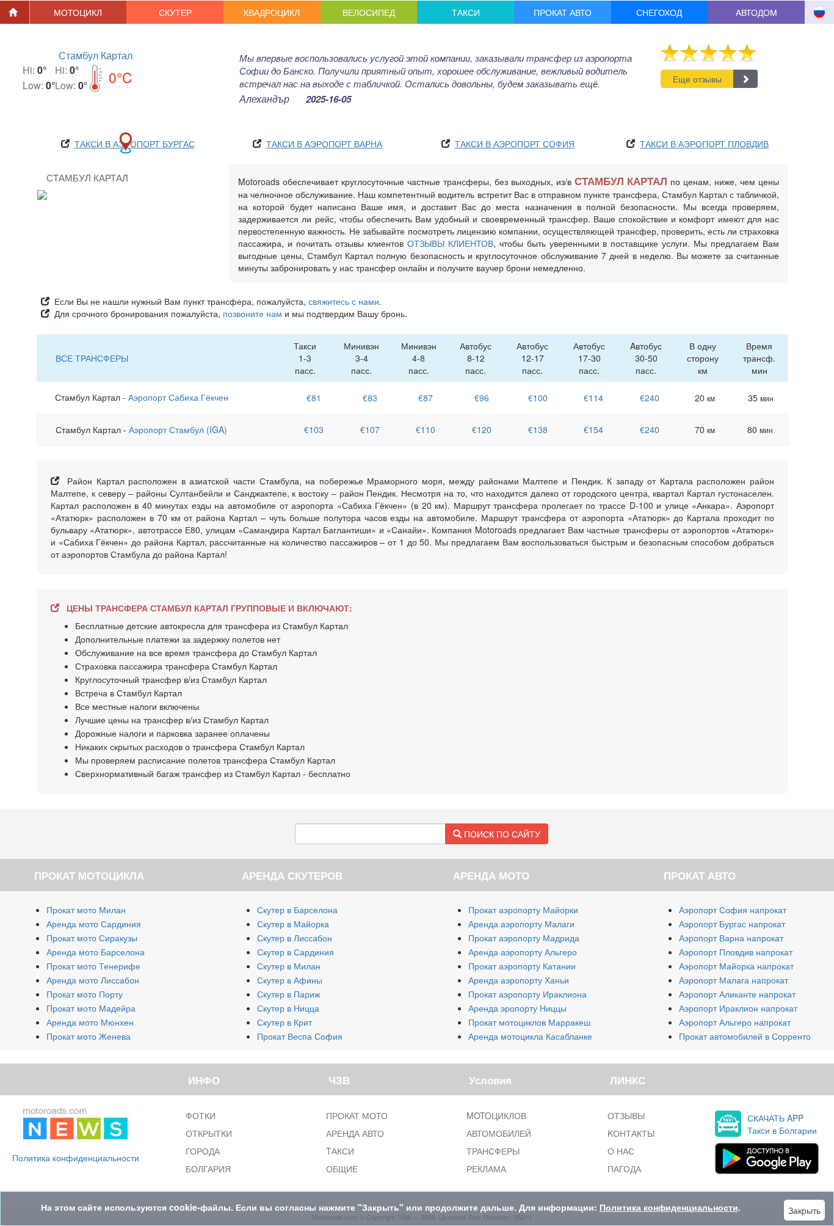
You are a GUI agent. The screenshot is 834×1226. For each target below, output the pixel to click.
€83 (370, 398)
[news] (75, 1121)
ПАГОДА (624, 1168)
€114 (593, 398)
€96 (481, 398)
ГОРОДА (203, 1151)
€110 (425, 429)
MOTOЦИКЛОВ (496, 1115)
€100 (538, 398)
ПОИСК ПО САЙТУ (501, 834)
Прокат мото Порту (84, 994)
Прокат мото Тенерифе (93, 966)
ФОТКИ (201, 1115)
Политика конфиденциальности (75, 1157)
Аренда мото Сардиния (93, 924)
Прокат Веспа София (300, 1036)
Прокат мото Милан (86, 909)
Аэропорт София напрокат (732, 909)
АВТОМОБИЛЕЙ (498, 1133)
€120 (481, 429)
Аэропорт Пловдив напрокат (735, 952)
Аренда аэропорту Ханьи (518, 980)
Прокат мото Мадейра (91, 1008)
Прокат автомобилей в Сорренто (745, 1036)
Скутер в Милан (289, 966)
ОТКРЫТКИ (209, 1133)
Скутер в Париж (288, 994)
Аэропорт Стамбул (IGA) (178, 429)
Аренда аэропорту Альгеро (522, 952)
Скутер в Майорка (293, 924)
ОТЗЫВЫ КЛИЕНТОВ (450, 243)
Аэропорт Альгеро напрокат (735, 1022)
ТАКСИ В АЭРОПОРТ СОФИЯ (515, 143)
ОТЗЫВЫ (626, 1115)
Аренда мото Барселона (95, 952)
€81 (313, 398)
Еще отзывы (697, 79)
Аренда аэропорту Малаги (521, 924)
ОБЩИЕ (342, 1168)
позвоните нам (252, 313)
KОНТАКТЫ (631, 1133)
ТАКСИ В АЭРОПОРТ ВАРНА (324, 143)
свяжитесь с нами (343, 301)
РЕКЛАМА (486, 1168)
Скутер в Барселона (297, 909)
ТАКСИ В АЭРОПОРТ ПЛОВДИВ (704, 143)
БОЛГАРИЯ (208, 1168)
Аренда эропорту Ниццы (517, 1008)
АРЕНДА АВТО (355, 1133)
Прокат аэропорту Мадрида (523, 938)
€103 (314, 429)
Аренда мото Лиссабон (92, 980)
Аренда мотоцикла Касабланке (530, 1036)
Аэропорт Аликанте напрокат (737, 994)
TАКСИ (340, 1151)
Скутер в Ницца (288, 1008)
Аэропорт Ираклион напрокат (738, 1008)
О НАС (620, 1151)
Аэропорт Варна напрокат (731, 938)
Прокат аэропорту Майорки (523, 909)
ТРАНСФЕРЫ (493, 1151)
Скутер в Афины (289, 980)
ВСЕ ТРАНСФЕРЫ (92, 358)
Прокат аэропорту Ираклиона (527, 994)
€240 (649, 398)
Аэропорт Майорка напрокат (736, 966)
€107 (370, 429)
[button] (78, 12)
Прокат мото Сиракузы (91, 938)
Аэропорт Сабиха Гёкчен (178, 397)
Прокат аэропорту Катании (522, 966)
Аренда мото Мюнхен (90, 1022)
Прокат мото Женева (88, 1036)
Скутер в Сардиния (295, 952)
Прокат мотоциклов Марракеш (529, 1022)
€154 (593, 429)
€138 (538, 429)
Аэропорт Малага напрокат (733, 980)
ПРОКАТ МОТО (357, 1115)
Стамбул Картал (95, 55)
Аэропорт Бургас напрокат (732, 924)
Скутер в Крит (284, 1022)
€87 (425, 398)
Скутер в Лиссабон (294, 938)
